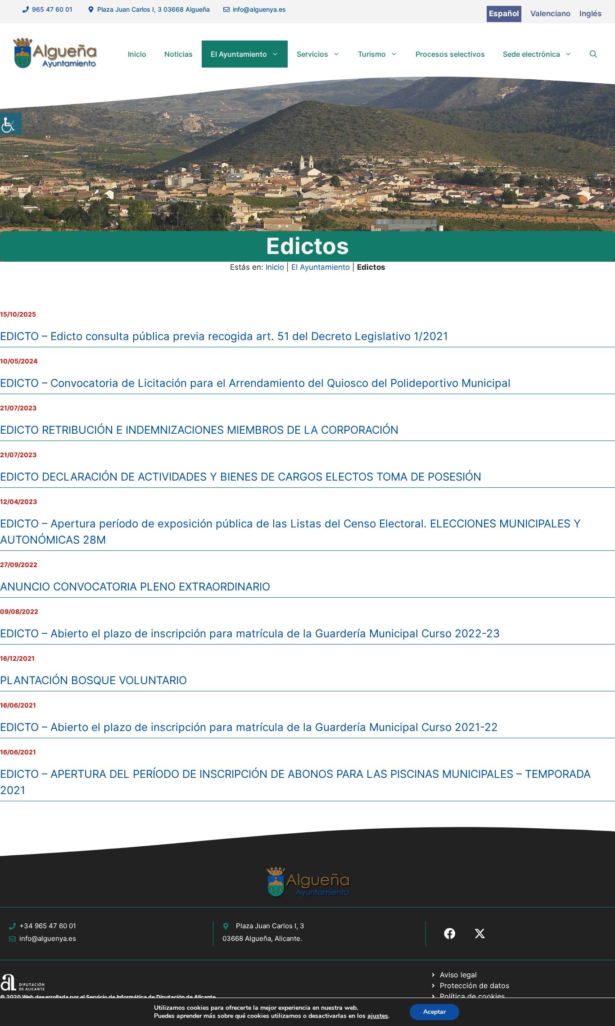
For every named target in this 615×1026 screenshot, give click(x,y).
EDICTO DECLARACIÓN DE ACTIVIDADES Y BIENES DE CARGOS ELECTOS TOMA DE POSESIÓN (240, 476)
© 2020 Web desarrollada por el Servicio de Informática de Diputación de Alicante (108, 997)
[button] (593, 54)
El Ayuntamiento (239, 54)
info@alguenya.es (259, 9)
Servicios (312, 54)
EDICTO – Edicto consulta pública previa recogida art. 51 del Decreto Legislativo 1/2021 (224, 336)
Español (504, 13)
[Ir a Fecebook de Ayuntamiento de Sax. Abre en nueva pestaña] (450, 933)
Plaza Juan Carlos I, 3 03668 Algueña (153, 9)
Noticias (178, 54)
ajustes (377, 1016)
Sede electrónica (531, 54)
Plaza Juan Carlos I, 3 (270, 926)
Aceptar (434, 1012)
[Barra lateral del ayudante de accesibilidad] (11, 123)
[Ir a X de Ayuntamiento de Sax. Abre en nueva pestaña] (480, 933)
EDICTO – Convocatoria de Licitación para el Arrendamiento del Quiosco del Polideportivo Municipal (255, 383)
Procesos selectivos (450, 54)
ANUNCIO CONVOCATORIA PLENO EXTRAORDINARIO (135, 586)
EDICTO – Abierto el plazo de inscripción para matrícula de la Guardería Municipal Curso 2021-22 (249, 727)
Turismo (372, 54)
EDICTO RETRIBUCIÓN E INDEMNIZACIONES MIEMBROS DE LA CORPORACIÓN (199, 429)
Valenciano (550, 13)
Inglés (590, 13)
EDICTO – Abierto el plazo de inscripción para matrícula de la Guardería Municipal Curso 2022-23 (250, 633)
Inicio (137, 54)
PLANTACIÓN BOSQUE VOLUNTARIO (93, 680)
